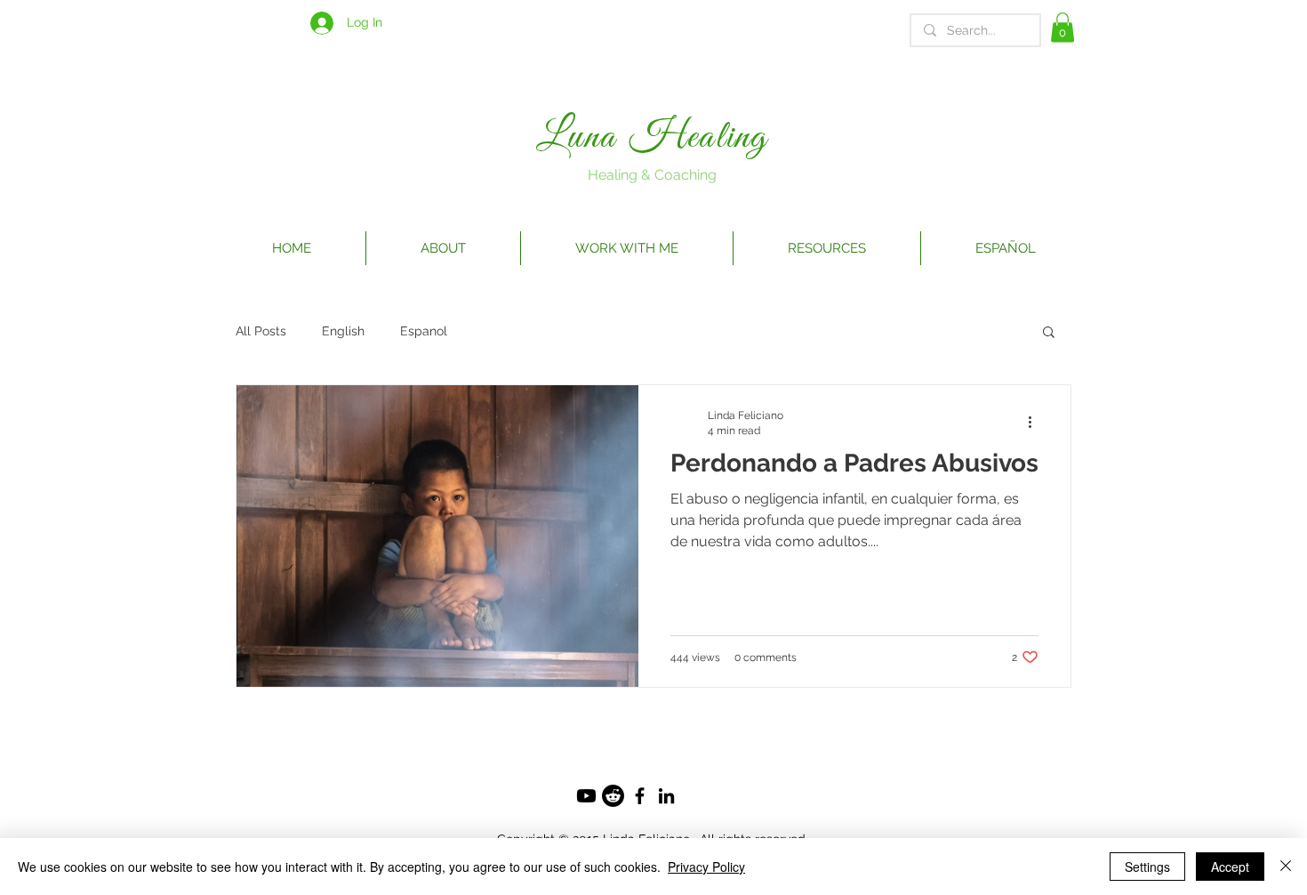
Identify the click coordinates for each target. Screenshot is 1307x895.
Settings (1147, 866)
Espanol (423, 331)
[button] (1062, 27)
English (343, 331)
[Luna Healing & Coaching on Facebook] (640, 796)
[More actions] (1035, 421)
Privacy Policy (706, 866)
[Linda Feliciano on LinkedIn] (666, 796)
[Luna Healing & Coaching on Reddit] (613, 796)
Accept (1230, 866)
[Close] (1285, 866)
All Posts (261, 331)
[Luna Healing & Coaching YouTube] (586, 796)
